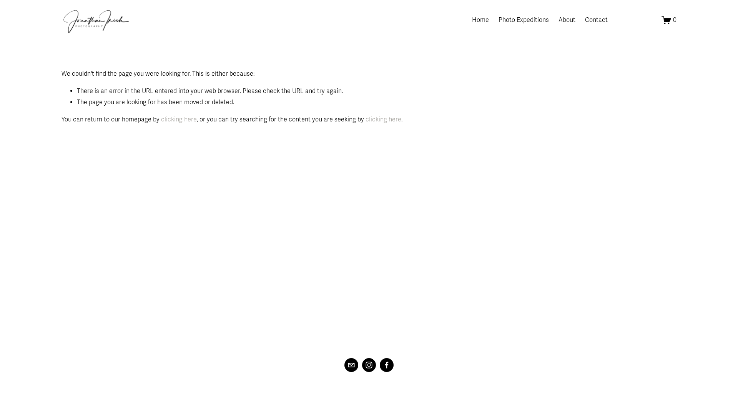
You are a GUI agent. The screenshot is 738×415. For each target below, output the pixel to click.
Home (480, 20)
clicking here (179, 119)
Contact (596, 20)
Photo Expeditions (524, 20)
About (566, 20)
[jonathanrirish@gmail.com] (351, 365)
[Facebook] (387, 365)
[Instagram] (369, 365)
